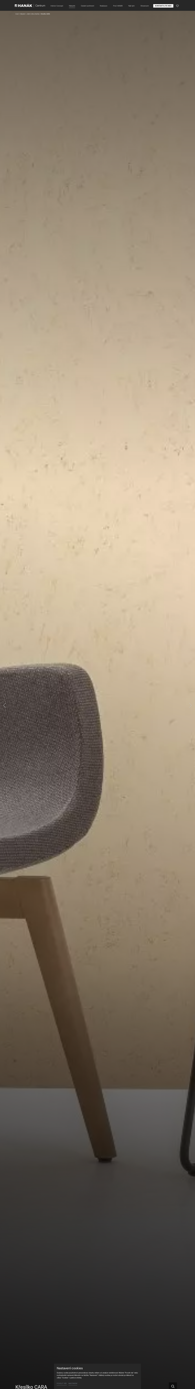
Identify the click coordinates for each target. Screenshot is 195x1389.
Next (190, 705)
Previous (4, 705)
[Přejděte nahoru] (190, 1384)
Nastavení (72, 1383)
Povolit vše (62, 1383)
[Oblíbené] (177, 6)
